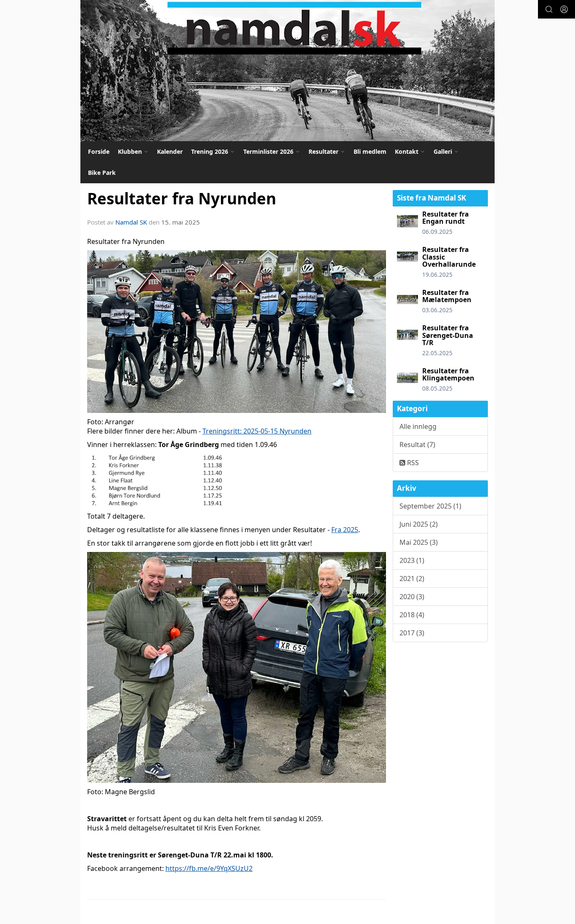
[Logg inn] (564, 9)
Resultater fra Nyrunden (181, 198)
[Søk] (548, 9)
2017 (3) (411, 632)
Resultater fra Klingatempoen (448, 374)
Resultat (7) (417, 444)
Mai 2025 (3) (418, 542)
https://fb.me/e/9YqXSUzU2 (209, 868)
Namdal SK (131, 222)
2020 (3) (411, 596)
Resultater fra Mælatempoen (446, 296)
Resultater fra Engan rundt (445, 217)
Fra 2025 (344, 529)
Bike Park (102, 173)
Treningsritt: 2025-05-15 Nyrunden (256, 431)
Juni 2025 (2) (418, 524)
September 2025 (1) (430, 506)
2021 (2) (411, 578)
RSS (412, 462)
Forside (98, 151)
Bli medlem (370, 151)
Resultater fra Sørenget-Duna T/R (447, 335)
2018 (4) (411, 614)
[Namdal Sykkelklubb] (287, 70)
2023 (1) (411, 560)
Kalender (170, 151)
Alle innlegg (418, 426)
